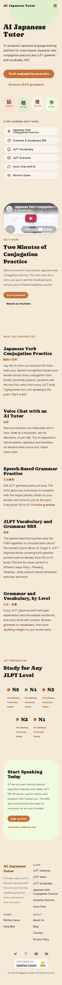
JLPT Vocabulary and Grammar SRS (27, 524)
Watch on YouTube (18, 303)
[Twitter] (15, 954)
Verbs (10, 706)
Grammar (12, 702)
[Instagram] (26, 954)
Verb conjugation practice (28, 73)
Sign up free (19, 818)
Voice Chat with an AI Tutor (25, 414)
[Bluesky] (46, 954)
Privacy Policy (41, 939)
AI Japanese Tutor (19, 5)
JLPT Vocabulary (23, 149)
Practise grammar (43, 504)
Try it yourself (15, 295)
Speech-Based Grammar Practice (30, 471)
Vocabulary (13, 697)
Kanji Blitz (9, 926)
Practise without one (22, 827)
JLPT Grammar (22, 157)
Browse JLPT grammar (26, 84)
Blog (35, 926)
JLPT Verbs (39, 877)
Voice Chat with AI (24, 166)
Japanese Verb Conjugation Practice (26, 131)
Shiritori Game (21, 175)
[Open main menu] (55, 5)
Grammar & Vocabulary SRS (29, 140)
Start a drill (18, 394)
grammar (9, 624)
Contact (38, 932)
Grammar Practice (43, 900)
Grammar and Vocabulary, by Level (26, 596)
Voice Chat (39, 906)
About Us (38, 920)
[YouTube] (36, 954)
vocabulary (26, 624)
